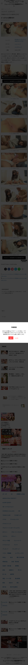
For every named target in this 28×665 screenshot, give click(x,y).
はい (11, 338)
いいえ (16, 338)
